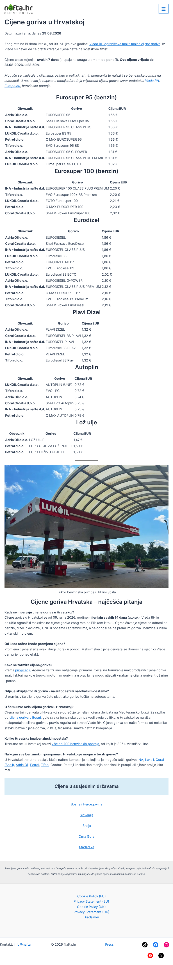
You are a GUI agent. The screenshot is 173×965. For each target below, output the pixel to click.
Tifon (45, 765)
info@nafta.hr (24, 944)
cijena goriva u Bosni (25, 718)
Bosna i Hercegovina (86, 804)
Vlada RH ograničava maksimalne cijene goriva (124, 44)
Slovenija (86, 815)
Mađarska (86, 847)
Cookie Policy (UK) (91, 907)
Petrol (34, 765)
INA (140, 760)
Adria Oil (22, 765)
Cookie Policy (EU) (91, 896)
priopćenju (23, 670)
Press (109, 944)
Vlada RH (152, 81)
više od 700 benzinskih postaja (75, 744)
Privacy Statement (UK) (91, 912)
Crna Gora (86, 837)
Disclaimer (91, 917)
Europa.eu (12, 86)
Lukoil (149, 760)
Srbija (86, 826)
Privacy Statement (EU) (91, 901)
